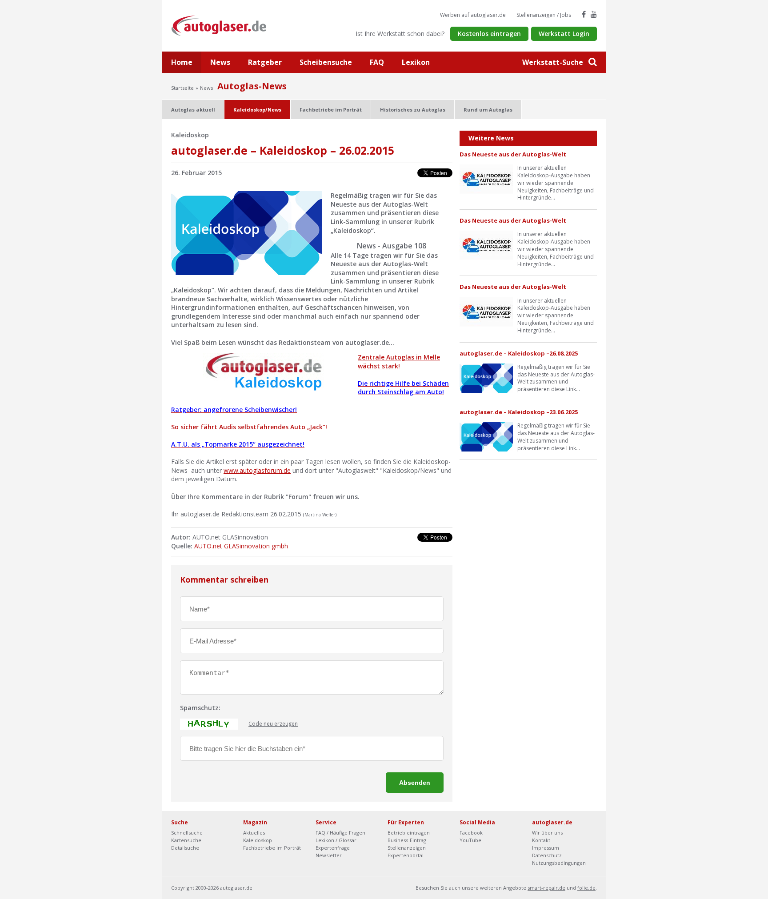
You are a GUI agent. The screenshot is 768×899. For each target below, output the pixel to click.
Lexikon (416, 62)
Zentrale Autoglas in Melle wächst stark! (399, 361)
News (220, 62)
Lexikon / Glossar (336, 840)
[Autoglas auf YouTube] (594, 14)
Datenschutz (547, 855)
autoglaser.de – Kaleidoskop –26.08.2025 (519, 353)
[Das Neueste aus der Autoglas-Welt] (486, 178)
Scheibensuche (326, 62)
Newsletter (329, 855)
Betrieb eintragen (409, 832)
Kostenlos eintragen (489, 33)
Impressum (545, 847)
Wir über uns (547, 832)
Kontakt (541, 840)
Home (181, 62)
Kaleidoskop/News (257, 109)
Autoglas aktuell (193, 109)
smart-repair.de (546, 887)
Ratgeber (265, 62)
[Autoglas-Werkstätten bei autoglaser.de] (225, 25)
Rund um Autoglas (488, 109)
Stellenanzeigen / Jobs (543, 15)
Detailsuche (185, 847)
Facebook (471, 832)
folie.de (586, 887)
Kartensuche (186, 840)
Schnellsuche (187, 832)
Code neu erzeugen (273, 723)
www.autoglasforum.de (257, 470)
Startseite (182, 87)
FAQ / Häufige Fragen (340, 832)
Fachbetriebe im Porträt (331, 109)
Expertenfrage (333, 847)
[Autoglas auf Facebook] (584, 14)
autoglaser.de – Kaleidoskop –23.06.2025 (519, 412)
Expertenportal (406, 855)
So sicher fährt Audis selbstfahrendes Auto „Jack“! (249, 427)
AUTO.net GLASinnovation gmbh (241, 546)
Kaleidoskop (257, 840)
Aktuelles (254, 832)
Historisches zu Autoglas (412, 109)
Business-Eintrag (407, 840)
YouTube (470, 840)
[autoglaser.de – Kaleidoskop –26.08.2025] (486, 377)
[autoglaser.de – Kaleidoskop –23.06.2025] (486, 436)
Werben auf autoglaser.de (473, 15)
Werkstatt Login (564, 33)
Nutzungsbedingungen (559, 862)
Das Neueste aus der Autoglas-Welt (513, 154)
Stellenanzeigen (407, 847)
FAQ (377, 62)
